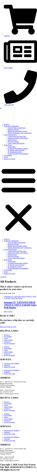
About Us (7, 124)
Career (6, 338)
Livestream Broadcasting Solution (18, 148)
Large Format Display (10, 135)
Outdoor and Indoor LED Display (18, 138)
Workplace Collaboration (11, 126)
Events (6, 157)
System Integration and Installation (18, 153)
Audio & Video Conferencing (16, 128)
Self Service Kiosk (13, 141)
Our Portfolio (8, 155)
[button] (18, 199)
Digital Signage (12, 140)
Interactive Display (13, 129)
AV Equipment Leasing (15, 152)
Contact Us (7, 342)
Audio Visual (8, 145)
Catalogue (7, 365)
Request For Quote (9, 159)
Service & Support (9, 343)
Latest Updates (8, 340)
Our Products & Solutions (11, 363)
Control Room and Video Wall (17, 136)
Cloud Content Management (16, 143)
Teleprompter (12, 147)
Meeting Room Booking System (17, 131)
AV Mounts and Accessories (16, 150)
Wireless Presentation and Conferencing (19, 133)
